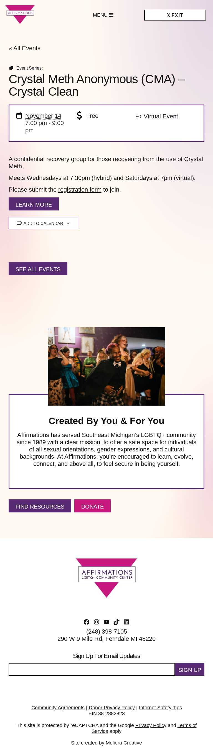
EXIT (175, 15)
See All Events (38, 269)
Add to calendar (43, 223)
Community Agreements (58, 707)
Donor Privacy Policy (112, 707)
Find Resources (40, 507)
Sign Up (189, 670)
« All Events (24, 48)
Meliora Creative (124, 743)
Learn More (34, 205)
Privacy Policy (150, 725)
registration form (80, 189)
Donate (92, 507)
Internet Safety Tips (160, 707)
